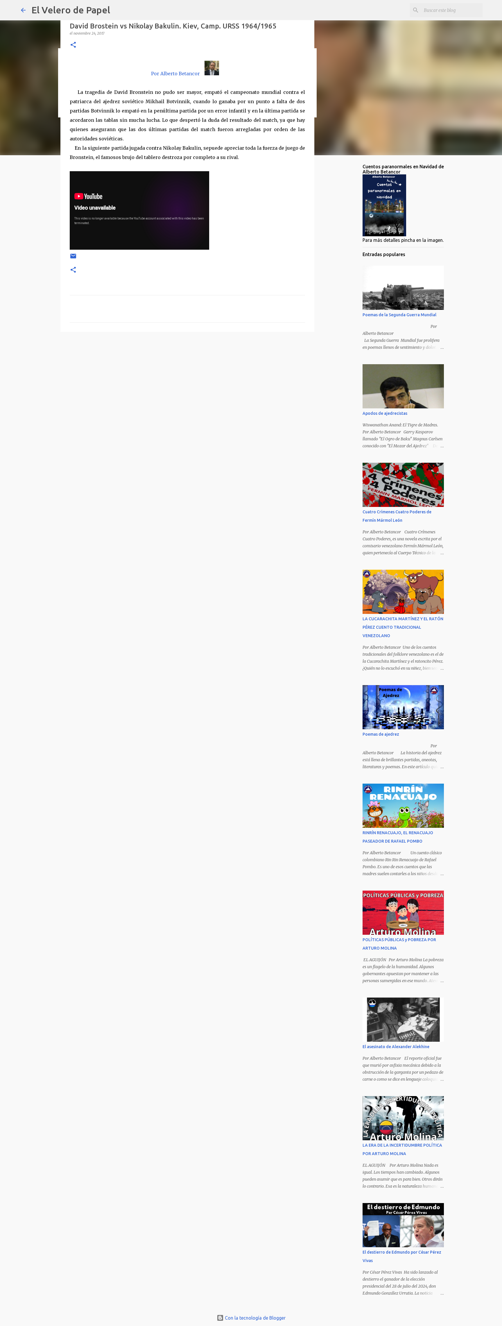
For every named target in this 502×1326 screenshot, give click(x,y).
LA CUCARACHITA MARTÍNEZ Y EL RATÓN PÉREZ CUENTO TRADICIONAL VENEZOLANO (403, 627)
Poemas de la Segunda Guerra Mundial (399, 314)
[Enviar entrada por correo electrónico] (73, 258)
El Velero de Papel (70, 10)
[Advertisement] (187, 381)
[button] (73, 45)
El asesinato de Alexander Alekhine (396, 1046)
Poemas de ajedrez (381, 734)
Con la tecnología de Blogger (255, 1317)
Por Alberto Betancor (175, 73)
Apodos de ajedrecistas (385, 413)
